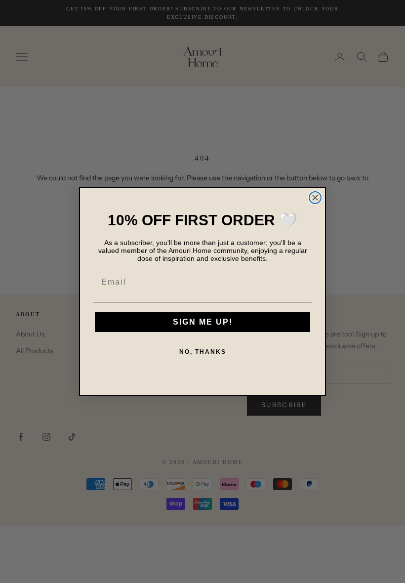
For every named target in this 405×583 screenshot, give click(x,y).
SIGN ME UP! (203, 322)
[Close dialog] (315, 198)
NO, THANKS (202, 351)
